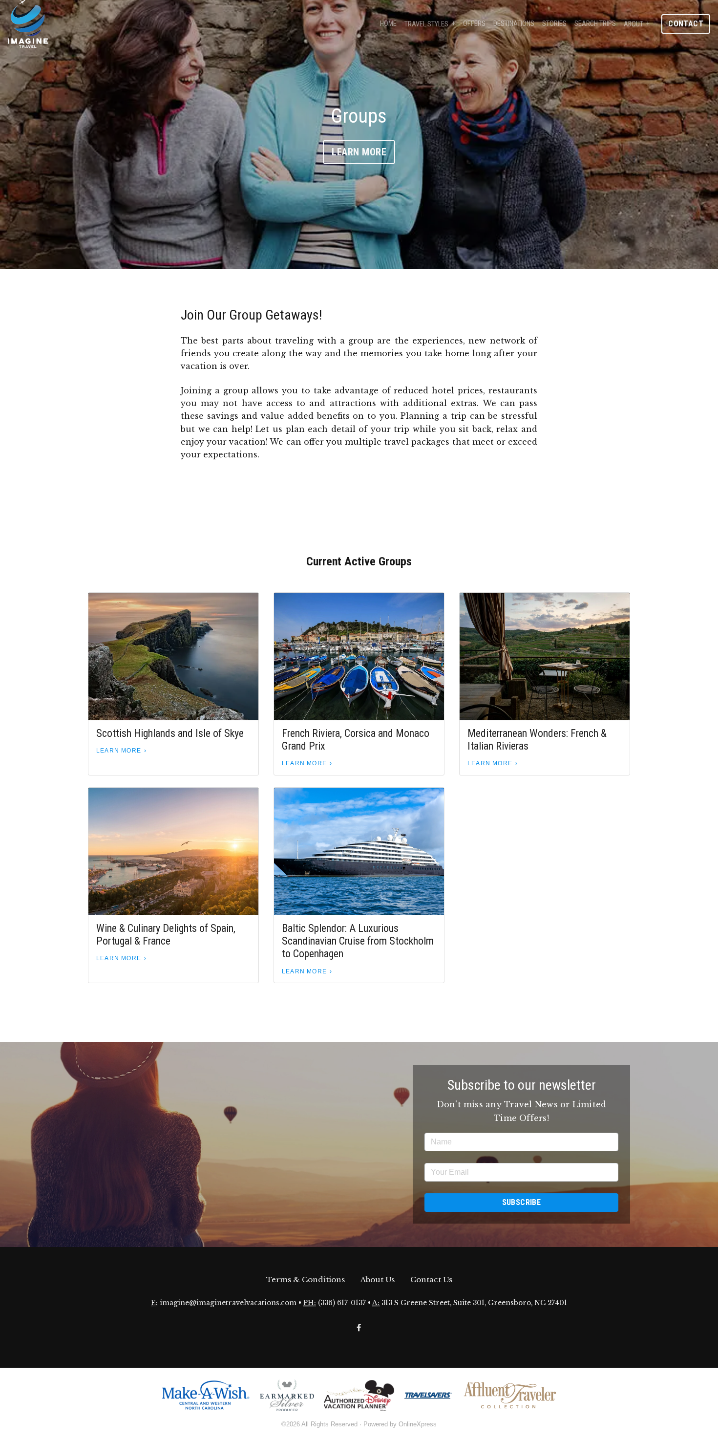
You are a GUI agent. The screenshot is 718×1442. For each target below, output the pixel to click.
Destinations (513, 24)
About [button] (633, 24)
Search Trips (595, 24)
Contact (685, 23)
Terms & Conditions (305, 1279)
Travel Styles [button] (426, 24)
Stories (554, 24)
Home (388, 24)
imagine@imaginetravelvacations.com (228, 1303)
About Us (377, 1279)
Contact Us (431, 1279)
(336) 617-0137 (342, 1303)
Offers (474, 24)
